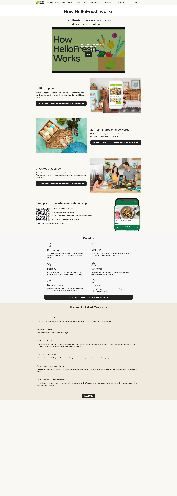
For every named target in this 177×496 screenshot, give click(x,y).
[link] (88, 396)
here (97, 50)
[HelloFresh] (40, 2)
